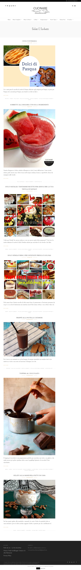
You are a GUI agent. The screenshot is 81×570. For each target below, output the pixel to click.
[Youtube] (9, 5)
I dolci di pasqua (29, 41)
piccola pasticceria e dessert (46, 98)
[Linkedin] (11, 5)
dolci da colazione (24, 98)
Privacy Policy (7, 555)
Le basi (35, 19)
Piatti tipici (53, 19)
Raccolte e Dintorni (48, 249)
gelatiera (28, 530)
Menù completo (16, 19)
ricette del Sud (38, 181)
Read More (6, 95)
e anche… (70, 19)
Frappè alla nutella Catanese (29, 318)
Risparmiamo (44, 19)
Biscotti (7, 98)
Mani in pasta (27, 19)
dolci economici (21, 181)
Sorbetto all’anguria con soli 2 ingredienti (29, 105)
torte (29, 99)
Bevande (8, 368)
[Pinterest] (13, 5)
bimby (6, 469)
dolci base (16, 98)
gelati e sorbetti (34, 98)
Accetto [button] (38, 568)
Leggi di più (42, 568)
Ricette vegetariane (29, 470)
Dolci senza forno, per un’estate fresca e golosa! (29, 255)
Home (9, 19)
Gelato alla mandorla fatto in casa (29, 475)
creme (11, 98)
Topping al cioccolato (29, 373)
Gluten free (62, 19)
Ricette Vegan (42, 530)
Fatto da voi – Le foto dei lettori (12, 548)
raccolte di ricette (37, 249)
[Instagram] (15, 5)
